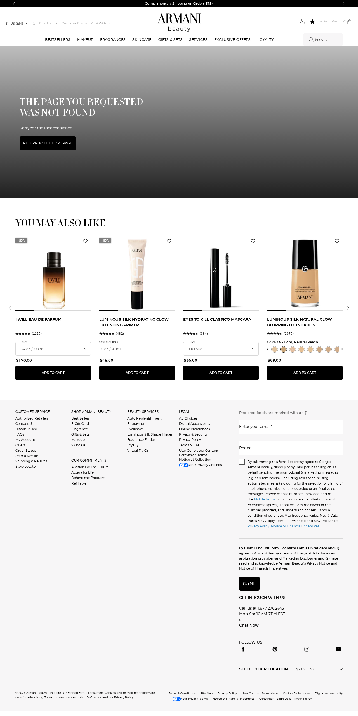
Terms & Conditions (182, 693)
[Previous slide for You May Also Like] (9, 307)
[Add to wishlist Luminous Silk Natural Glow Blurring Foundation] (337, 241)
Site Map (207, 693)
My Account (25, 439)
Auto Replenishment (144, 418)
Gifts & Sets (80, 434)
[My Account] (302, 22)
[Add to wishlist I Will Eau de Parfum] (85, 241)
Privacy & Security (193, 434)
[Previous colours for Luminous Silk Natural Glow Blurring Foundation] (267, 349)
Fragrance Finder (141, 439)
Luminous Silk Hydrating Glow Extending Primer (134, 322)
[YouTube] (338, 649)
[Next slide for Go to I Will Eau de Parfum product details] (87, 273)
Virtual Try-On (138, 450)
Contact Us (24, 424)
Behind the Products (88, 478)
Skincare (78, 445)
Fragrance (79, 429)
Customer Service (74, 23)
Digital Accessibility (194, 424)
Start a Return (26, 456)
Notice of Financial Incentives (263, 568)
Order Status (25, 450)
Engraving (135, 424)
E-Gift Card (80, 424)
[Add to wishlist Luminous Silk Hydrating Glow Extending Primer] (169, 241)
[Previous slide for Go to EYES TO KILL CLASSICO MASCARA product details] (186, 273)
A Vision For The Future (90, 467)
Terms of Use (189, 445)
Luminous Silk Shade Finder (149, 434)
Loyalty (132, 445)
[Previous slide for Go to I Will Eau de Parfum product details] (18, 273)
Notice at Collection (195, 459)
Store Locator (26, 466)
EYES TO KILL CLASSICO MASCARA (217, 320)
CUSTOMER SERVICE (32, 412)
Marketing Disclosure (299, 558)
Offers (20, 445)
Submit (249, 583)
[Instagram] (307, 649)
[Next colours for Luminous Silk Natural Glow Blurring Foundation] (342, 349)
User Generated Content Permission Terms (198, 452)
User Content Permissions (260, 693)
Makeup (78, 439)
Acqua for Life (82, 472)
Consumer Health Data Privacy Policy (285, 698)
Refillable (78, 483)
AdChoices (94, 697)
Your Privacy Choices (205, 465)
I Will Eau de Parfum (38, 320)
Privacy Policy (190, 439)
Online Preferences (194, 429)
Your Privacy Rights (194, 698)
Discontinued (26, 429)
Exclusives (135, 429)
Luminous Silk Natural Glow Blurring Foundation (299, 322)
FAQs (19, 434)
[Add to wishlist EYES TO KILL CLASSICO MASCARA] (253, 241)
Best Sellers (80, 418)
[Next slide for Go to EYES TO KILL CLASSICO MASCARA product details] (255, 273)
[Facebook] (243, 649)
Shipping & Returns (31, 461)
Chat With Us (100, 23)
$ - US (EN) (14, 23)
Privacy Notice (318, 563)
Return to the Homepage (47, 143)
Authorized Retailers (31, 418)
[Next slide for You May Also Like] (348, 307)
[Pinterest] (275, 649)
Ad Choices (188, 418)
